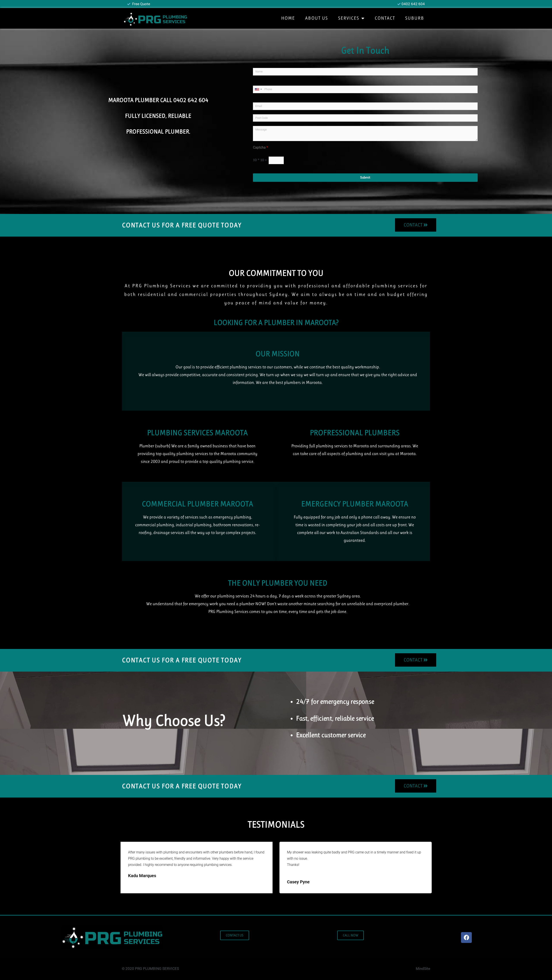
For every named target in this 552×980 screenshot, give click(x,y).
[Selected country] (258, 89)
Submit (365, 177)
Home (288, 18)
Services (348, 18)
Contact (385, 18)
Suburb (414, 18)
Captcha (260, 147)
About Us (316, 18)
